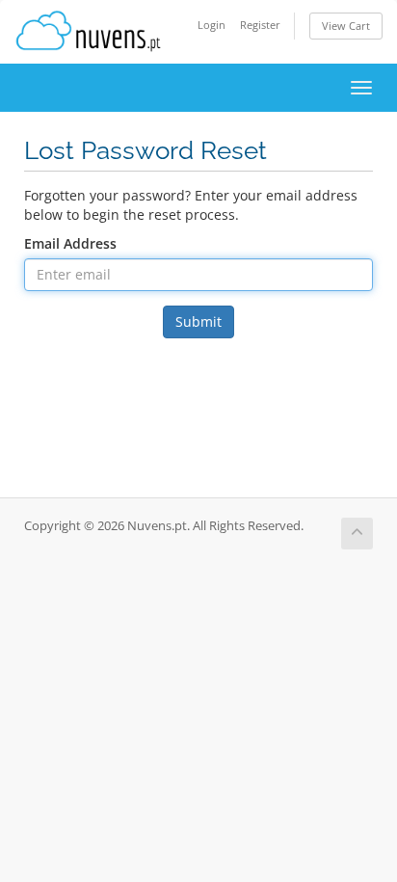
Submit (198, 321)
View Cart (346, 25)
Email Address (70, 243)
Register (260, 24)
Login (211, 24)
